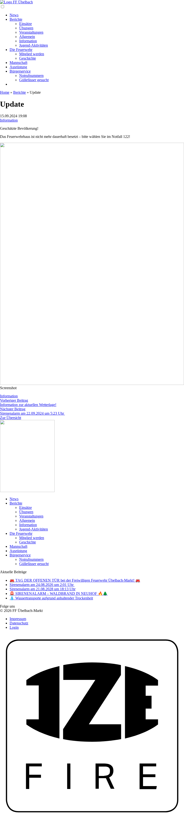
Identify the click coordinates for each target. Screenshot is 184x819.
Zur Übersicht (10, 418)
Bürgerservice (20, 71)
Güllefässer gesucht (34, 80)
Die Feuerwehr (21, 50)
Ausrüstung (18, 67)
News (14, 15)
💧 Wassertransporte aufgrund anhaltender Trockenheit (51, 598)
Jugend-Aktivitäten (33, 45)
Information (28, 41)
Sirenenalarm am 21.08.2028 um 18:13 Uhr (42, 589)
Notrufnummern (31, 76)
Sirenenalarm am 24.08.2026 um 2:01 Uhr (42, 585)
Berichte (16, 19)
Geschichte (27, 58)
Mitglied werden (31, 54)
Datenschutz (19, 623)
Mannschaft (18, 63)
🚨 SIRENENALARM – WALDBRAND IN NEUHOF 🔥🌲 (59, 593)
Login (14, 627)
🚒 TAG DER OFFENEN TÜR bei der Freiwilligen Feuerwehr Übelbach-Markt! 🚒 (75, 580)
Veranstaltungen (31, 32)
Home (4, 92)
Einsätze (25, 24)
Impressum (18, 619)
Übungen (26, 28)
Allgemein (27, 37)
